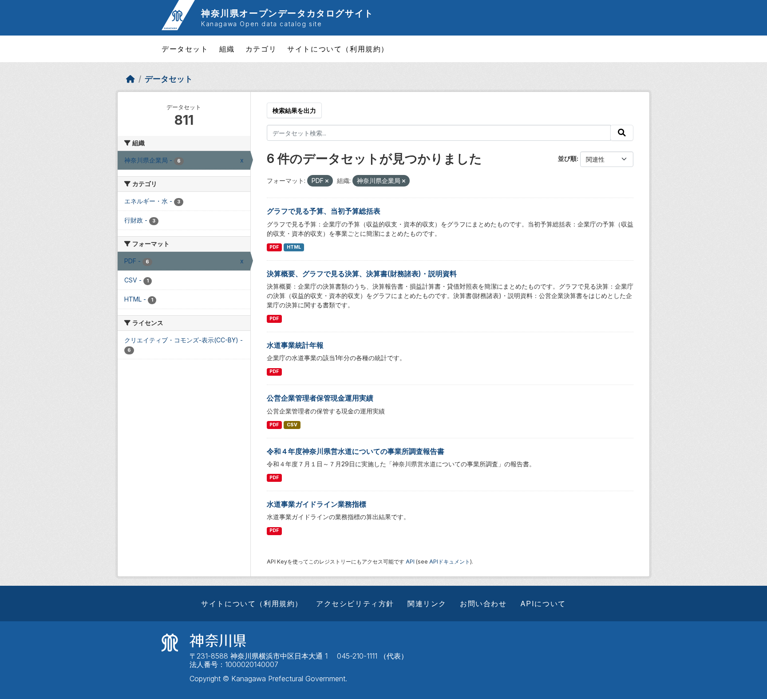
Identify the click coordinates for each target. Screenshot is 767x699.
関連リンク (427, 603)
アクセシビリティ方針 (355, 603)
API (410, 561)
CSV (292, 425)
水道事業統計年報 (295, 345)
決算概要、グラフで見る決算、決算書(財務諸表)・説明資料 (362, 273)
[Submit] (621, 133)
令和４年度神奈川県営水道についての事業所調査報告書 (355, 451)
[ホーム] (130, 78)
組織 (227, 48)
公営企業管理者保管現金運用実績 (320, 397)
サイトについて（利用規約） (338, 48)
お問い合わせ (483, 603)
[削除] (326, 181)
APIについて (543, 603)
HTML (294, 247)
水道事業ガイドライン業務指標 (316, 504)
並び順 (567, 158)
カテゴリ (261, 48)
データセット (185, 48)
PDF (274, 247)
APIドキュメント (449, 561)
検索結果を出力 (294, 110)
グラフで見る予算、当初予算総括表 (323, 211)
